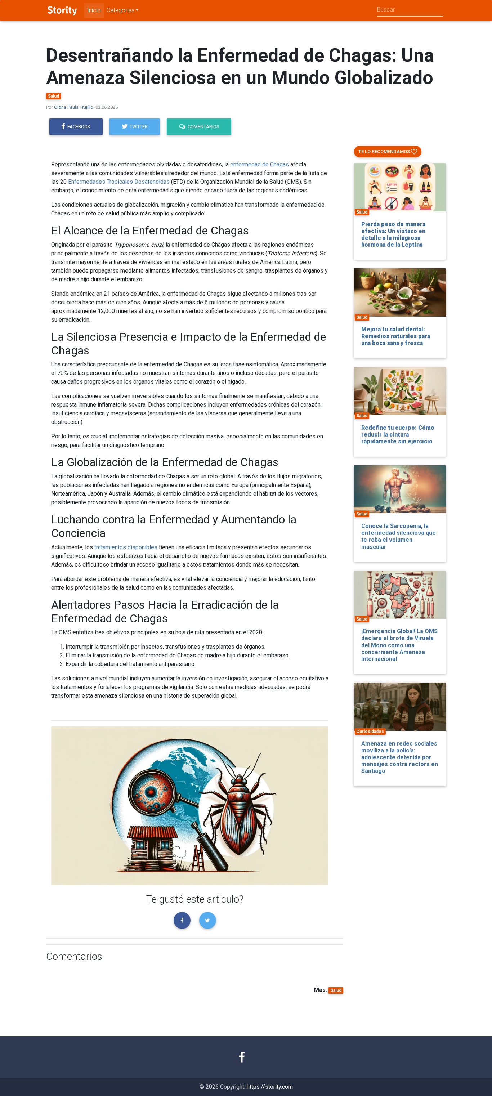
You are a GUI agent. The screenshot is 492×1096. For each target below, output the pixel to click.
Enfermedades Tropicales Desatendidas (119, 181)
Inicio (94, 10)
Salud (53, 96)
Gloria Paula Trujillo (73, 107)
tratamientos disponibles (125, 547)
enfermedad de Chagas (259, 164)
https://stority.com (270, 1086)
